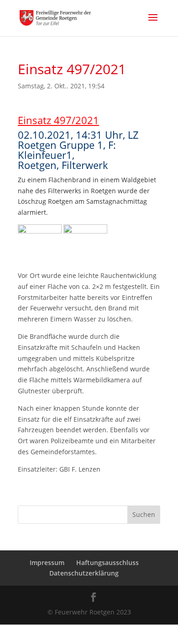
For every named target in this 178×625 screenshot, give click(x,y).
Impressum (47, 562)
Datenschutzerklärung (84, 573)
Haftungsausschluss (107, 562)
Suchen (143, 514)
